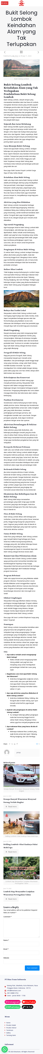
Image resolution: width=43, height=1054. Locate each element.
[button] (4, 1049)
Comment (7, 917)
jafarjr (16, 56)
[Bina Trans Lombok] (21, 3)
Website (6, 958)
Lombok (35, 102)
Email (6, 949)
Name (6, 940)
